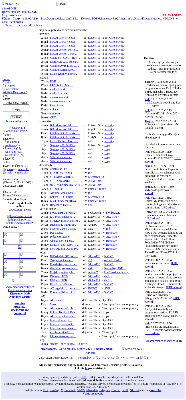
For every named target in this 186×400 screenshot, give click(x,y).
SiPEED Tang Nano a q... (65, 220)
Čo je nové (8, 15)
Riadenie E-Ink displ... (63, 224)
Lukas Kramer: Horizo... (64, 73)
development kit (59, 97)
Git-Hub (135, 390)
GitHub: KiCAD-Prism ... (65, 57)
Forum (6, 79)
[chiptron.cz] (19, 219)
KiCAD (109, 256)
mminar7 (93, 272)
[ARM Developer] (11, 264)
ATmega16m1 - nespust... (65, 288)
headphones (57, 105)
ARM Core (94, 180)
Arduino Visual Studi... (63, 192)
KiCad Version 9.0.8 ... (63, 53)
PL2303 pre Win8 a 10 (63, 172)
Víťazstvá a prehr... (61, 157)
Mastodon (92, 390)
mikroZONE (9, 8)
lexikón (43, 77)
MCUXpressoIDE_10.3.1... (66, 180)
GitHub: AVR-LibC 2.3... (65, 65)
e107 (83, 377)
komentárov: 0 (86, 357)
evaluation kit (58, 89)
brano (148, 165)
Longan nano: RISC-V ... (64, 244)
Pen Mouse (56, 232)
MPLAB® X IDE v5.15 (64, 176)
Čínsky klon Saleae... (62, 240)
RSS (45, 390)
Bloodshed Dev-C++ (62, 204)
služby (108, 276)
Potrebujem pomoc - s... (63, 264)
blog (42, 340)
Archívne (10, 145)
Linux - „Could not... (62, 324)
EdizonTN (94, 37)
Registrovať (16, 127)
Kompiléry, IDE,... (115, 268)
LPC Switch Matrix (61, 85)
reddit (125, 390)
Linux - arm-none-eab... (63, 328)
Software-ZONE (114, 37)
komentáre (45, 121)
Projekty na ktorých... (62, 272)
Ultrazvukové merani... (63, 336)
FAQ (42, 296)
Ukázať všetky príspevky (160, 340)
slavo (10, 169)
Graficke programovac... (64, 268)
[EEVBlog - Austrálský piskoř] (11, 277)
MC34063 (56, 188)
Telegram (104, 390)
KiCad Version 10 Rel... (64, 49)
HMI (53, 81)
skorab (24, 195)
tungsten (55, 113)
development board (61, 101)
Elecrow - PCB (59, 276)
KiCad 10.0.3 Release (62, 41)
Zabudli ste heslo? (16, 130)
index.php (23, 169)
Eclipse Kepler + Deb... (63, 312)
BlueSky (54, 390)
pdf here (90, 352)
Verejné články (47, 208)
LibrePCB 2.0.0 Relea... (64, 61)
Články (7, 82)
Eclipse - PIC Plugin (61, 196)
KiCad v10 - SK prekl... (64, 256)
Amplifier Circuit (20, 296)
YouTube (155, 390)
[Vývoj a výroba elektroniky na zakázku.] (28, 237)
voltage (54, 109)
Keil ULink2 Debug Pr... (64, 248)
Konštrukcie (12, 155)
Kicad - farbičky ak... (62, 284)
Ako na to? (11, 151)
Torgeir (149, 81)
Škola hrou (11, 141)
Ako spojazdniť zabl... (63, 308)
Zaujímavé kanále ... (61, 260)
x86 (90, 204)
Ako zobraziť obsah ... (63, 316)
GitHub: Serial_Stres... (63, 69)
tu (86, 368)
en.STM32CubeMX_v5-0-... (66, 184)
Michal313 (94, 280)
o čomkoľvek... (113, 260)
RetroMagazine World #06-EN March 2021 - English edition (76, 348)
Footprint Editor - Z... (62, 292)
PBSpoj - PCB (58, 280)
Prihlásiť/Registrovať (15, 92)
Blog (5, 95)
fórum (42, 252)
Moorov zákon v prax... (63, 228)
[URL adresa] (152, 105)
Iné (7, 158)
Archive (20, 303)
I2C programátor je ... (62, 216)
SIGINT (92, 288)
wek (9, 172)
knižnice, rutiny (97, 188)
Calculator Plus (58, 168)
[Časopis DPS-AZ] (19, 247)
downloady (45, 165)
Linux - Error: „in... (61, 320)
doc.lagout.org (20, 309)
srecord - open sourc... (62, 343)
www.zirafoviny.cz (20, 209)
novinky (44, 33)
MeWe (81, 390)
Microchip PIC (96, 176)
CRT (53, 117)
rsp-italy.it (20, 313)
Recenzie (10, 148)
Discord (115, 390)
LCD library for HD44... (64, 200)
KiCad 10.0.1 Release (62, 45)
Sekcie (18, 15)
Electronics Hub (20, 293)
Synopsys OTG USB (62, 145)
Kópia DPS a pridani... (63, 212)
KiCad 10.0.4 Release (62, 37)
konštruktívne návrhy (116, 272)
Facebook (70, 390)
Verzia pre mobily (93, 393)
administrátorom (114, 380)
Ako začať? (56, 300)
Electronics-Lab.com (20, 290)
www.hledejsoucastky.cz (20, 286)
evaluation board (59, 93)
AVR (107, 288)
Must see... (19, 306)
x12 (90, 260)
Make (53, 304)
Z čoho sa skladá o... (62, 332)
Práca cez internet (60, 236)
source (154, 235)
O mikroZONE (11, 89)
